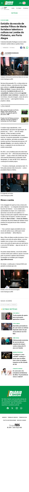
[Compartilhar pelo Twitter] (24, 48)
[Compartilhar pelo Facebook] (21, 47)
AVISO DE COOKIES (21, 420)
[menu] (2, 3)
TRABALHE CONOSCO (13, 417)
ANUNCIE (4, 417)
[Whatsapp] (21, 408)
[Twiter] (12, 408)
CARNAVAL (14, 304)
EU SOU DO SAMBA (5, 304)
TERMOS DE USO (23, 417)
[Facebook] (8, 408)
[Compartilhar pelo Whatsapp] (27, 47)
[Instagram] (17, 408)
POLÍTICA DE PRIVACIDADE (9, 420)
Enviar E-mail (8, 54)
